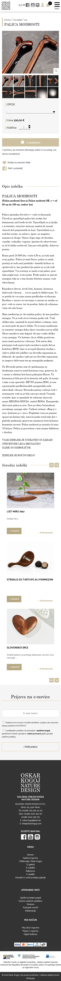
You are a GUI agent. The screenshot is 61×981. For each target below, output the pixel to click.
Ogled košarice (30, 934)
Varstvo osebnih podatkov (30, 901)
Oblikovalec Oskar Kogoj (30, 861)
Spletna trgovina (30, 858)
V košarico (33, 143)
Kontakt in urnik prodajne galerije (30, 877)
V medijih (30, 874)
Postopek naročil (30, 907)
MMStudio (30, 978)
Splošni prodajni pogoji (30, 898)
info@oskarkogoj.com (31, 823)
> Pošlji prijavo (30, 747)
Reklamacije (30, 911)
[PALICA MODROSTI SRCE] (30, 81)
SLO (21, 5)
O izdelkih (30, 868)
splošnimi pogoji (43, 730)
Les (25, 20)
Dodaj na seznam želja (18, 163)
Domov (7, 20)
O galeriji (30, 864)
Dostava (30, 904)
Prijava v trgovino (30, 931)
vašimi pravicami (34, 733)
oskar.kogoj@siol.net (31, 820)
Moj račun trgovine (30, 928)
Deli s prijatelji (15, 168)
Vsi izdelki (17, 20)
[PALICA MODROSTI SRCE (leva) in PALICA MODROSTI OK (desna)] (7, 81)
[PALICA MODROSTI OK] (41, 81)
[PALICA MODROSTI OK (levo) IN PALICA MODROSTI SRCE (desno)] (53, 81)
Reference (30, 871)
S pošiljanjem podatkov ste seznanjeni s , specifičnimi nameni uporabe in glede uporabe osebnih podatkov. (27, 733)
